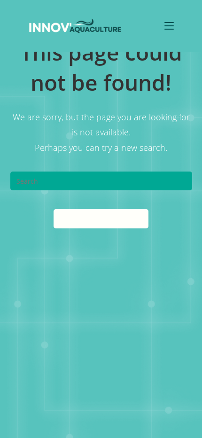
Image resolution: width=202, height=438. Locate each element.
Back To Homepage (101, 218)
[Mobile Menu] (169, 26)
